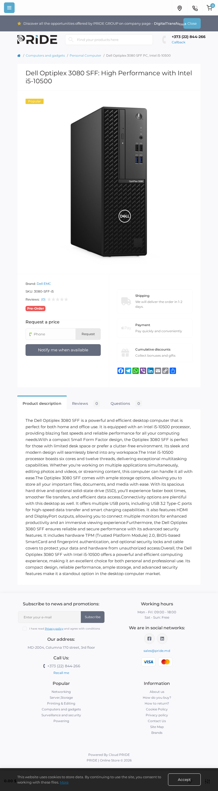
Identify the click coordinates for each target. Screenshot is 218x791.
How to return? (157, 703)
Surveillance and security (61, 715)
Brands (156, 733)
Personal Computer (85, 55)
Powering (61, 721)
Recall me (61, 673)
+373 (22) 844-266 (189, 36)
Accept (184, 779)
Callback (178, 42)
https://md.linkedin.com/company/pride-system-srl (162, 638)
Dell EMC (44, 284)
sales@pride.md (157, 651)
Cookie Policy (157, 709)
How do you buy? (157, 698)
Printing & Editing (61, 703)
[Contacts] (195, 7)
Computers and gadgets (45, 55)
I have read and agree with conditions (64, 628)
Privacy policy (54, 628)
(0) (43, 299)
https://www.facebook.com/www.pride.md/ (149, 638)
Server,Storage (61, 698)
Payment (142, 325)
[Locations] (179, 7)
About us (157, 692)
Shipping (142, 296)
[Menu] (9, 7)
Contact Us (157, 721)
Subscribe (92, 617)
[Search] (71, 39)
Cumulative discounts (152, 349)
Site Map (157, 727)
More (64, 782)
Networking (61, 692)
